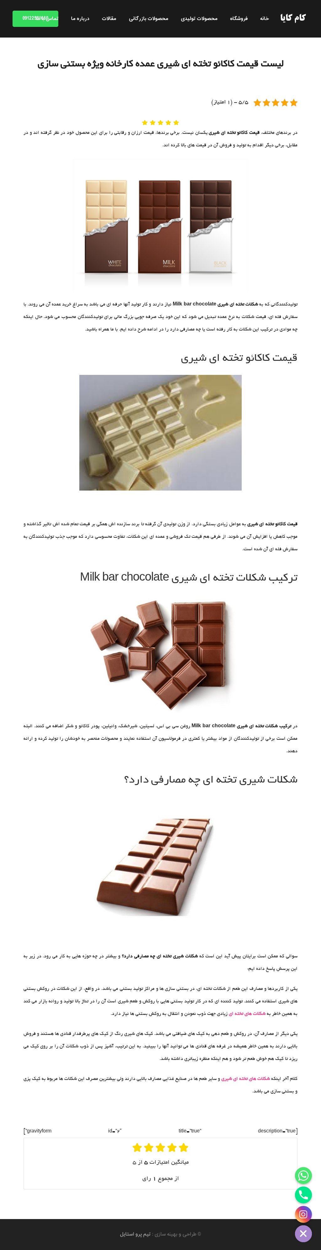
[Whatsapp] (303, 1175)
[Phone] (303, 1195)
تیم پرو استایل (135, 1234)
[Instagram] (303, 1214)
